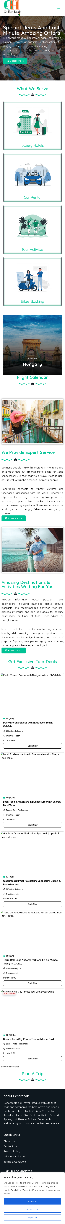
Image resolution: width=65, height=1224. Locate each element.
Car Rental (32, 197)
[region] (32, 1198)
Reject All (32, 1217)
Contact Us (10, 1146)
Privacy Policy (12, 1151)
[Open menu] (58, 8)
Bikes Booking (32, 301)
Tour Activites (32, 249)
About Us (9, 1141)
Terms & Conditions (15, 1161)
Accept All (32, 1201)
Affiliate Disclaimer (15, 1156)
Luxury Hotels (32, 145)
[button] (7, 345)
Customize (32, 1209)
